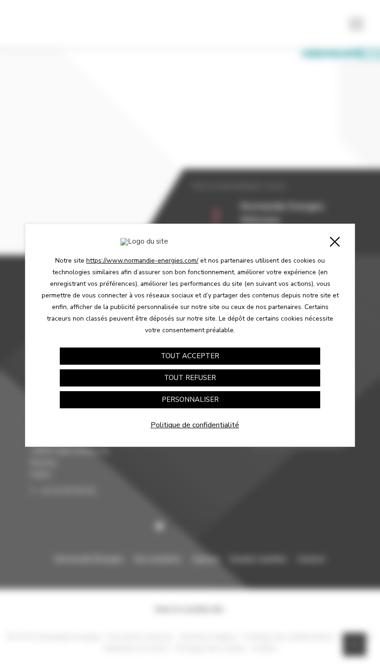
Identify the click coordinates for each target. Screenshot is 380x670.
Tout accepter (190, 356)
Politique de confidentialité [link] (195, 425)
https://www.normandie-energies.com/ (142, 260)
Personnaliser (190, 399)
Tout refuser (190, 377)
